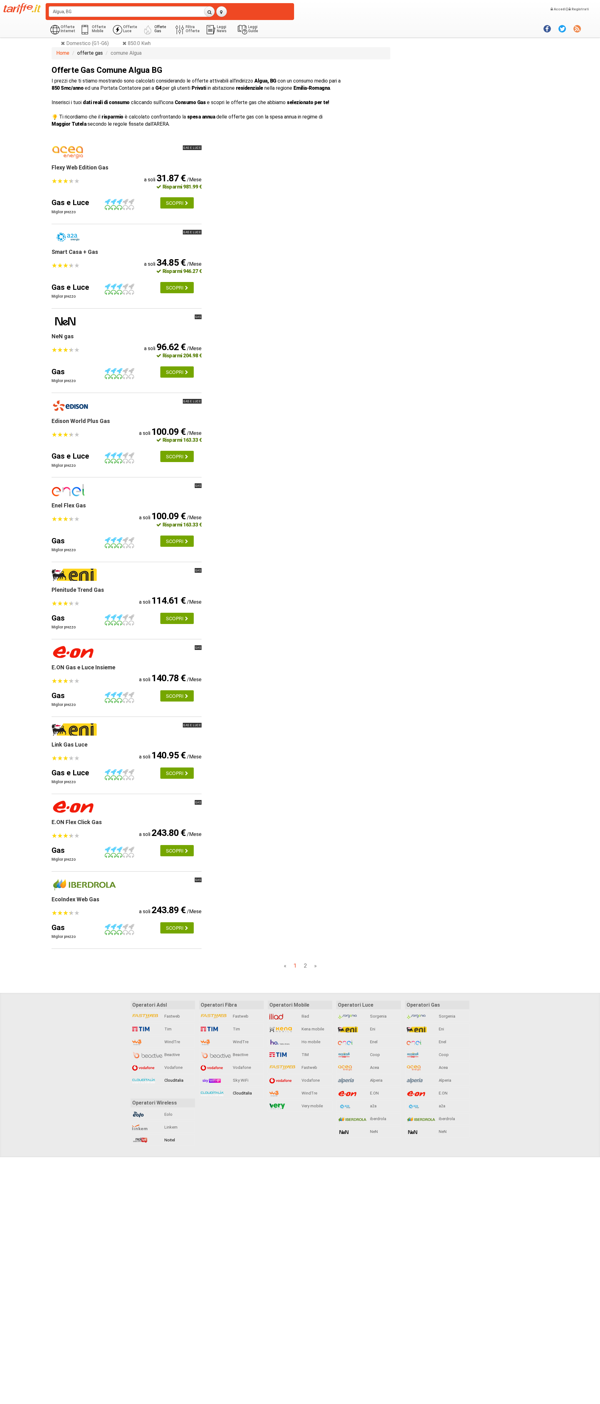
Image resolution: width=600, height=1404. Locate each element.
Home (62, 53)
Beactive (171, 1054)
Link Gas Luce (70, 744)
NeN (373, 1131)
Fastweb (171, 1016)
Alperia (375, 1080)
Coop (374, 1054)
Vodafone (172, 1067)
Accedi (559, 9)
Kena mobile (312, 1029)
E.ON (374, 1093)
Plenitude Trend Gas (78, 589)
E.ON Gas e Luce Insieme (83, 667)
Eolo (167, 1114)
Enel (373, 1041)
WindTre (171, 1041)
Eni (372, 1029)
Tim (167, 1029)
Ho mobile (310, 1041)
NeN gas (63, 336)
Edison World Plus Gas (81, 421)
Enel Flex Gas (69, 505)
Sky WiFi (240, 1080)
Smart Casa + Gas (75, 252)
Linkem (170, 1127)
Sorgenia (378, 1016)
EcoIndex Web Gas (75, 899)
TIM (305, 1054)
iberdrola (377, 1118)
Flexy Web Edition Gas (80, 167)
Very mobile (312, 1106)
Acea (374, 1067)
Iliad (305, 1016)
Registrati (580, 9)
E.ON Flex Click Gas (77, 822)
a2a (373, 1106)
